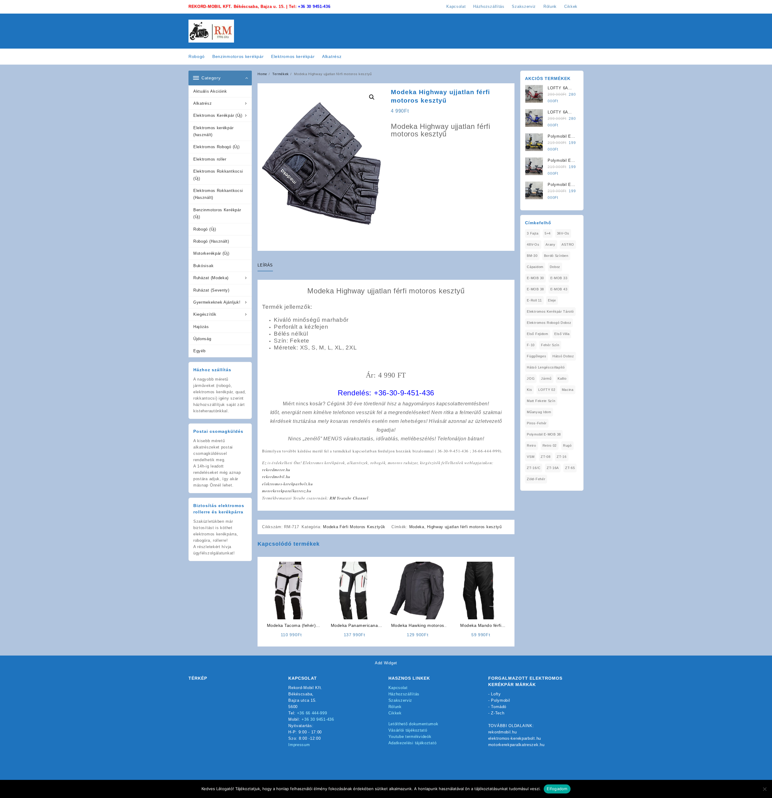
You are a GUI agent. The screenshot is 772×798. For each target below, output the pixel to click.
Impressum (299, 744)
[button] (371, 97)
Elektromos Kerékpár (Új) (217, 115)
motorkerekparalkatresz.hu (287, 490)
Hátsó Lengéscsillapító (546, 367)
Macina (568, 389)
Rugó (567, 445)
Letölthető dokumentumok (413, 724)
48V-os (533, 244)
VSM (530, 456)
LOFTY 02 (546, 389)
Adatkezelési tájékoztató (412, 743)
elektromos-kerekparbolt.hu (287, 484)
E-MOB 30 (535, 278)
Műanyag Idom (539, 412)
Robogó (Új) (204, 229)
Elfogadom (557, 788)
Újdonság (202, 339)
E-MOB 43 (559, 289)
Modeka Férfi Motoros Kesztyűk (354, 527)
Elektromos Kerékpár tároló (550, 311)
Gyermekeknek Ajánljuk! (216, 302)
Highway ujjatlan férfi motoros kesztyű (464, 527)
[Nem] (764, 789)
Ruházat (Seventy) (211, 290)
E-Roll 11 (534, 300)
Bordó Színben (556, 255)
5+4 (548, 233)
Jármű (546, 378)
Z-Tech (497, 713)
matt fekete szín (541, 401)
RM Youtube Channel (349, 498)
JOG (531, 378)
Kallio (562, 378)
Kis (529, 389)
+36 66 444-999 (312, 713)
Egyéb (199, 351)
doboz (555, 267)
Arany (550, 244)
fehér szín (550, 345)
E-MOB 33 (559, 278)
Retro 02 (550, 445)
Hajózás (201, 326)
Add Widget (386, 663)
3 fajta (532, 233)
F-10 (531, 345)
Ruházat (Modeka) (211, 278)
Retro (531, 445)
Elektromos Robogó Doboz (549, 322)
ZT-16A (553, 468)
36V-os (563, 233)
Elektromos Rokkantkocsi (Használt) (218, 194)
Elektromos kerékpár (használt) (213, 131)
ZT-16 (562, 456)
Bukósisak (203, 265)
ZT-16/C (533, 468)
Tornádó (498, 706)
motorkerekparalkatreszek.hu (516, 744)
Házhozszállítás (404, 694)
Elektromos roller (209, 159)
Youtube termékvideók (410, 736)
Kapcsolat (398, 687)
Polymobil (500, 700)
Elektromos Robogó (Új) (216, 147)
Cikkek (395, 713)
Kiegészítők (205, 314)
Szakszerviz (400, 700)
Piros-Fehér (537, 423)
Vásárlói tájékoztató (407, 730)
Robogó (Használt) (211, 241)
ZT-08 (546, 456)
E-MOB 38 (535, 289)
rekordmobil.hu (276, 476)
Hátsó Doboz (563, 356)
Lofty (496, 694)
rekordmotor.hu (276, 469)
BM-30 (532, 255)
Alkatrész (202, 103)
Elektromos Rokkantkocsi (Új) (218, 174)
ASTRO (568, 244)
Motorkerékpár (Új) (211, 253)
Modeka (416, 527)
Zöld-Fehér (536, 479)
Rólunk (395, 706)
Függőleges (536, 356)
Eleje (552, 300)
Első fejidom (537, 334)
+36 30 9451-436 (314, 6)
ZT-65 (570, 468)
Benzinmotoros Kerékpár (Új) (217, 213)
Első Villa (561, 334)
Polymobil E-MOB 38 (544, 434)
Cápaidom (535, 267)
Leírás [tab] (265, 265)
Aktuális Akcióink (210, 91)
